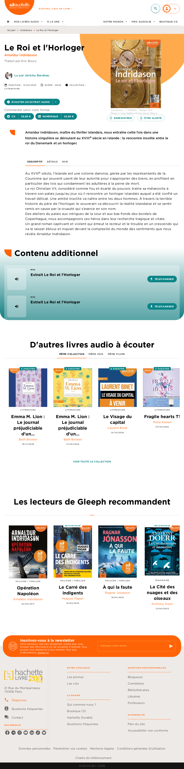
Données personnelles (34, 748)
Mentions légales (102, 748)
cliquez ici (43, 652)
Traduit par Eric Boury (20, 61)
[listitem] (7, 733)
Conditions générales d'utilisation (141, 748)
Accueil (11, 30)
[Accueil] (19, 8)
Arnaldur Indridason (20, 55)
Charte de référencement (93, 758)
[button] (32, 102)
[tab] (8, 21)
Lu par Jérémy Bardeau (31, 75)
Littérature (26, 30)
